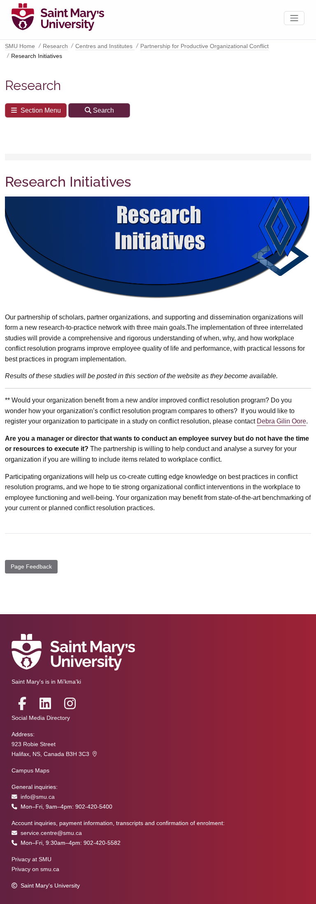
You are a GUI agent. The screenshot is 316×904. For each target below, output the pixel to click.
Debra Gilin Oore (281, 421)
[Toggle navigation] (294, 18)
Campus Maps (30, 771)
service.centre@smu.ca (51, 833)
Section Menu (41, 110)
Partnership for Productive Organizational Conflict (204, 46)
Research (55, 46)
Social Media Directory (41, 718)
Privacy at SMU (31, 859)
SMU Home (20, 46)
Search (103, 110)
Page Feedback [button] (31, 566)
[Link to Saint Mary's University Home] (58, 18)
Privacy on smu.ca (35, 869)
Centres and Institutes (104, 46)
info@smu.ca (38, 797)
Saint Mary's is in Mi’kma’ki (46, 682)
